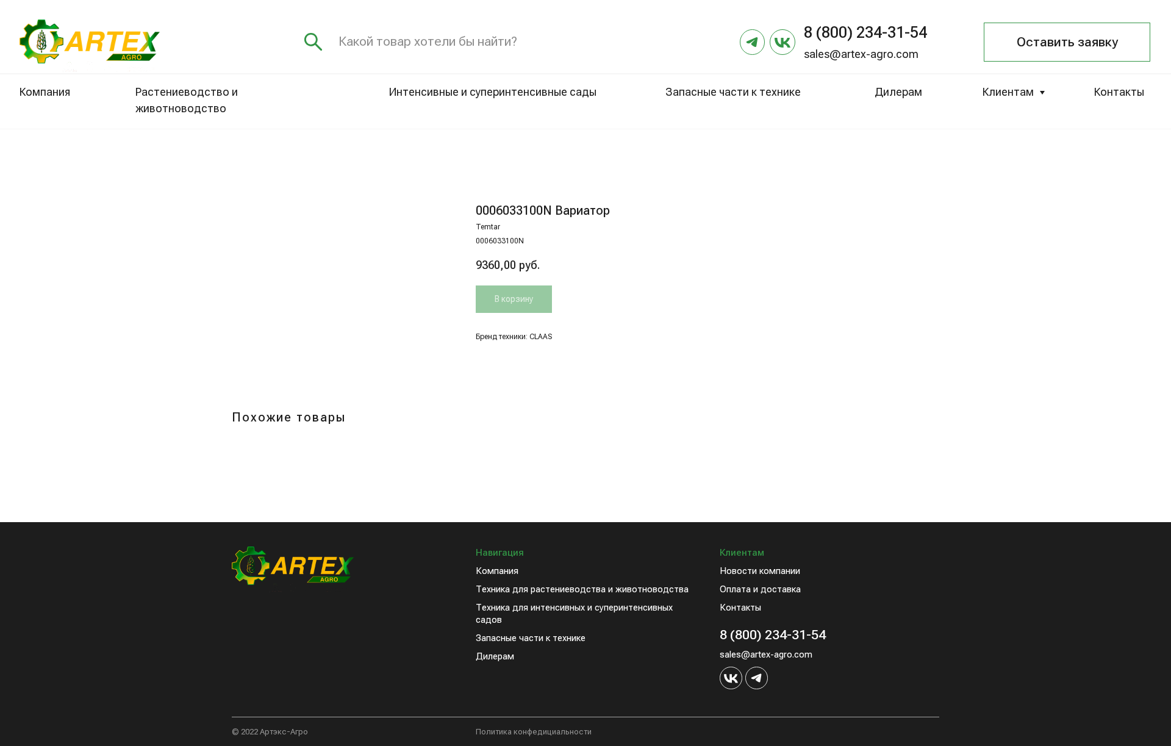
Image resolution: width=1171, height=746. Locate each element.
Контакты (1119, 92)
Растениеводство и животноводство (186, 100)
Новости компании (760, 570)
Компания (45, 92)
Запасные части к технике (733, 92)
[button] (1067, 42)
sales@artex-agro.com (861, 54)
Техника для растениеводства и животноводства (582, 589)
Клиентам (1008, 92)
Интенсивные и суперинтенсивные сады (492, 92)
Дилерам (898, 92)
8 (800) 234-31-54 (773, 634)
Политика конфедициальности (534, 731)
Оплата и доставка (760, 589)
